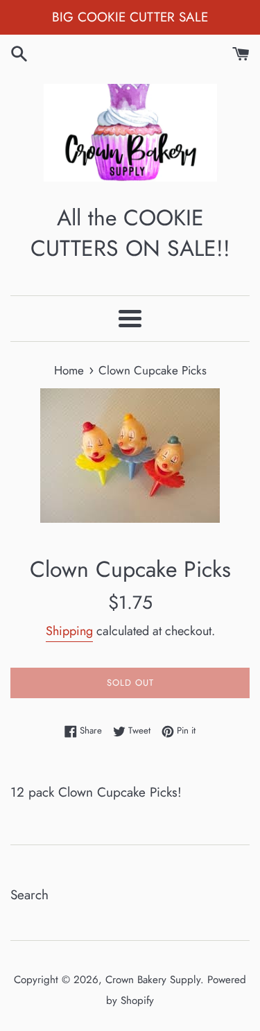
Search (29, 894)
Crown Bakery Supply (152, 979)
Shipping (69, 631)
